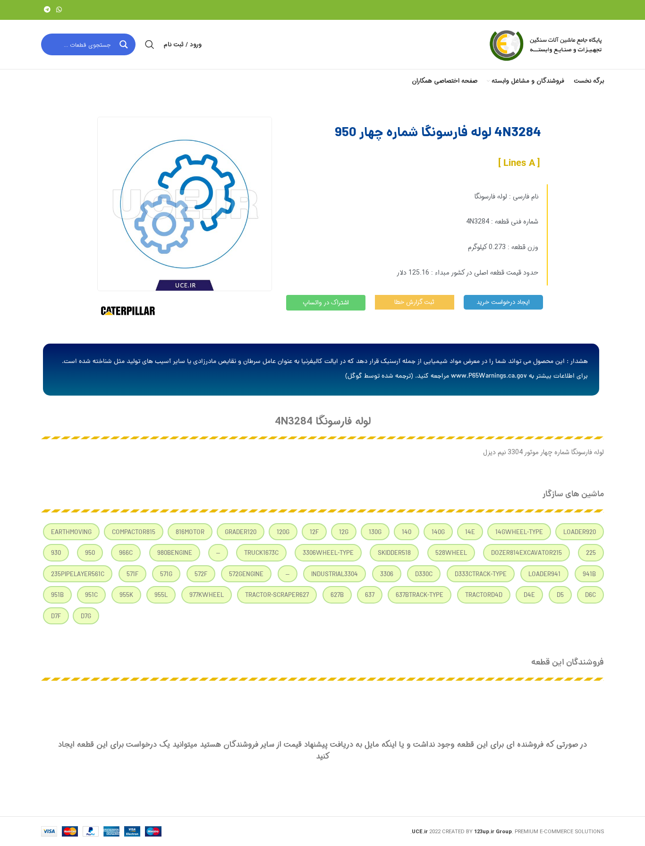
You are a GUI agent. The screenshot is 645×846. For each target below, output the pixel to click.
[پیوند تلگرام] (47, 10)
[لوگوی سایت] (545, 44)
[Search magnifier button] (124, 44)
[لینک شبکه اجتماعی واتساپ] (59, 10)
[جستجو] (149, 44)
